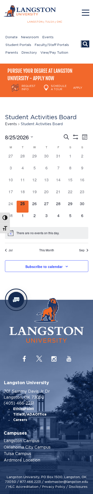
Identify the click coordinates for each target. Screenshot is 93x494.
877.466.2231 (30, 482)
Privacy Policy (53, 487)
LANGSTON (35, 22)
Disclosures (78, 487)
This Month (46, 250)
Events (48, 37)
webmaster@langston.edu (66, 482)
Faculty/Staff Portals (52, 45)
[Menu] (85, 13)
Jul (11, 250)
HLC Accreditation (23, 487)
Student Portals (18, 45)
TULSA (49, 22)
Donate (11, 37)
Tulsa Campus (17, 454)
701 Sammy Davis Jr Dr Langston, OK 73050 (27, 394)
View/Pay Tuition (54, 52)
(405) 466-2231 (19, 403)
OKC (59, 22)
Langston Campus (21, 441)
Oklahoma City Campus (27, 447)
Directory (29, 52)
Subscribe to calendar (43, 266)
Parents (11, 52)
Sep (82, 250)
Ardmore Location (22, 460)
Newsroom (30, 37)
